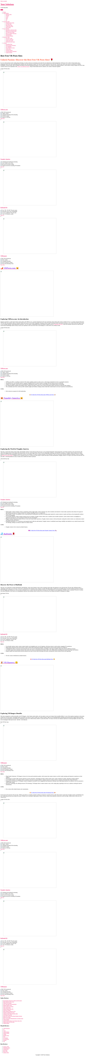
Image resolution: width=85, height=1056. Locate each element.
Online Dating (6, 1019)
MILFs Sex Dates (7, 1017)
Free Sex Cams (9, 38)
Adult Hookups (6, 1028)
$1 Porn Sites (8, 24)
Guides (4, 1034)
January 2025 (6, 1052)
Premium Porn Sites (10, 22)
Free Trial (3, 264)
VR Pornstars (8, 34)
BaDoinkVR (4, 207)
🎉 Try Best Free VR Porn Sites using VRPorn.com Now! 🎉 (42, 394)
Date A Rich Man (7, 1007)
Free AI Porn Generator (11, 45)
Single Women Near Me (8, 1009)
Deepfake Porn (9, 44)
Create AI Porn (9, 52)
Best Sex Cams (6, 37)
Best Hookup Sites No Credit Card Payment (12, 1000)
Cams (7, 16)
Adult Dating (6, 13)
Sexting (7, 15)
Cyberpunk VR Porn (58, 324)
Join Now (3, 118)
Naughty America (5, 159)
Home (4, 12)
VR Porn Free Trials (10, 32)
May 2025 (5, 1051)
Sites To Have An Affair (8, 1006)
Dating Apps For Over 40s (8, 1022)
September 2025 (6, 1047)
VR (6, 19)
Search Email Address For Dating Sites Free (12, 1020)
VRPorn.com (4, 109)
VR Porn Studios (9, 35)
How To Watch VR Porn (11, 33)
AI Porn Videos (9, 50)
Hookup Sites (9, 14)
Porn (7, 18)
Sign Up (2, 166)
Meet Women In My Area (8, 1001)
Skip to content (4, 1)
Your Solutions (7, 4)
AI (6, 20)
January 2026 (6, 1046)
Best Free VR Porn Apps (11, 31)
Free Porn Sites (6, 21)
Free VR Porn (6, 28)
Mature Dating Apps (7, 1005)
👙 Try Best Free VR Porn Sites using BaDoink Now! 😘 (42, 659)
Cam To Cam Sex (9, 39)
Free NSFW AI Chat (10, 47)
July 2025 (5, 1050)
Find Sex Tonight (6, 1010)
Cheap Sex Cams (9, 40)
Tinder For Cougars (7, 1003)
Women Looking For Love (8, 1012)
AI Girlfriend (8, 46)
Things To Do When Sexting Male (10, 1013)
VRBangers (4, 256)
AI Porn (5, 43)
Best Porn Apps (9, 25)
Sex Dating (5, 1037)
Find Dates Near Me (7, 1015)
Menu (2, 9)
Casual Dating (6, 1032)
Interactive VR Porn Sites (11, 29)
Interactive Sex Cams (10, 41)
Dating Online (6, 1033)
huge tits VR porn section (7, 455)
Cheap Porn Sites (9, 26)
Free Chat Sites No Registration (9, 1004)
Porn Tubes (8, 27)
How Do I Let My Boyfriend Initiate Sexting (12, 1016)
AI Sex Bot (8, 49)
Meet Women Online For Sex (9, 1011)
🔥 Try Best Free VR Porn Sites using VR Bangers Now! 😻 (43, 792)
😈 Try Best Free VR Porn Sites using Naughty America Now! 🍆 (42, 530)
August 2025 (6, 1049)
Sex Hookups (6, 1039)
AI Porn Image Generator (11, 51)
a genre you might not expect (23, 66)
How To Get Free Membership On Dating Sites (13, 1018)
